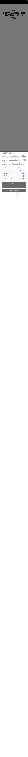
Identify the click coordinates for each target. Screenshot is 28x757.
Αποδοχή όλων (14, 186)
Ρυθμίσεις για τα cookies (14, 193)
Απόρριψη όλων (14, 183)
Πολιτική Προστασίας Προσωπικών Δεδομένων (12, 167)
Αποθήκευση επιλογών (14, 190)
